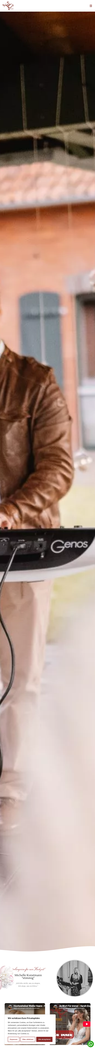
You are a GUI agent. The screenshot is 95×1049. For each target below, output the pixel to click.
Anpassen (13, 1039)
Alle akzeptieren (44, 1039)
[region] (30, 1029)
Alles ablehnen (27, 1039)
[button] (91, 6)
